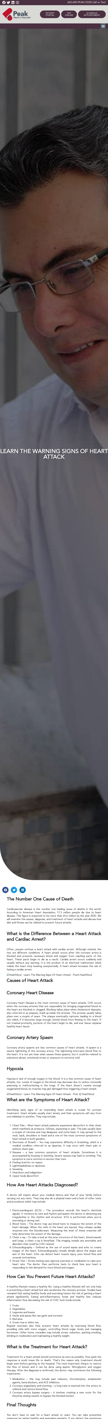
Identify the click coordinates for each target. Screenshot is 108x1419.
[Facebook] (4, 2)
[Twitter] (8, 2)
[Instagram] (17, 2)
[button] (103, 26)
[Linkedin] (13, 2)
